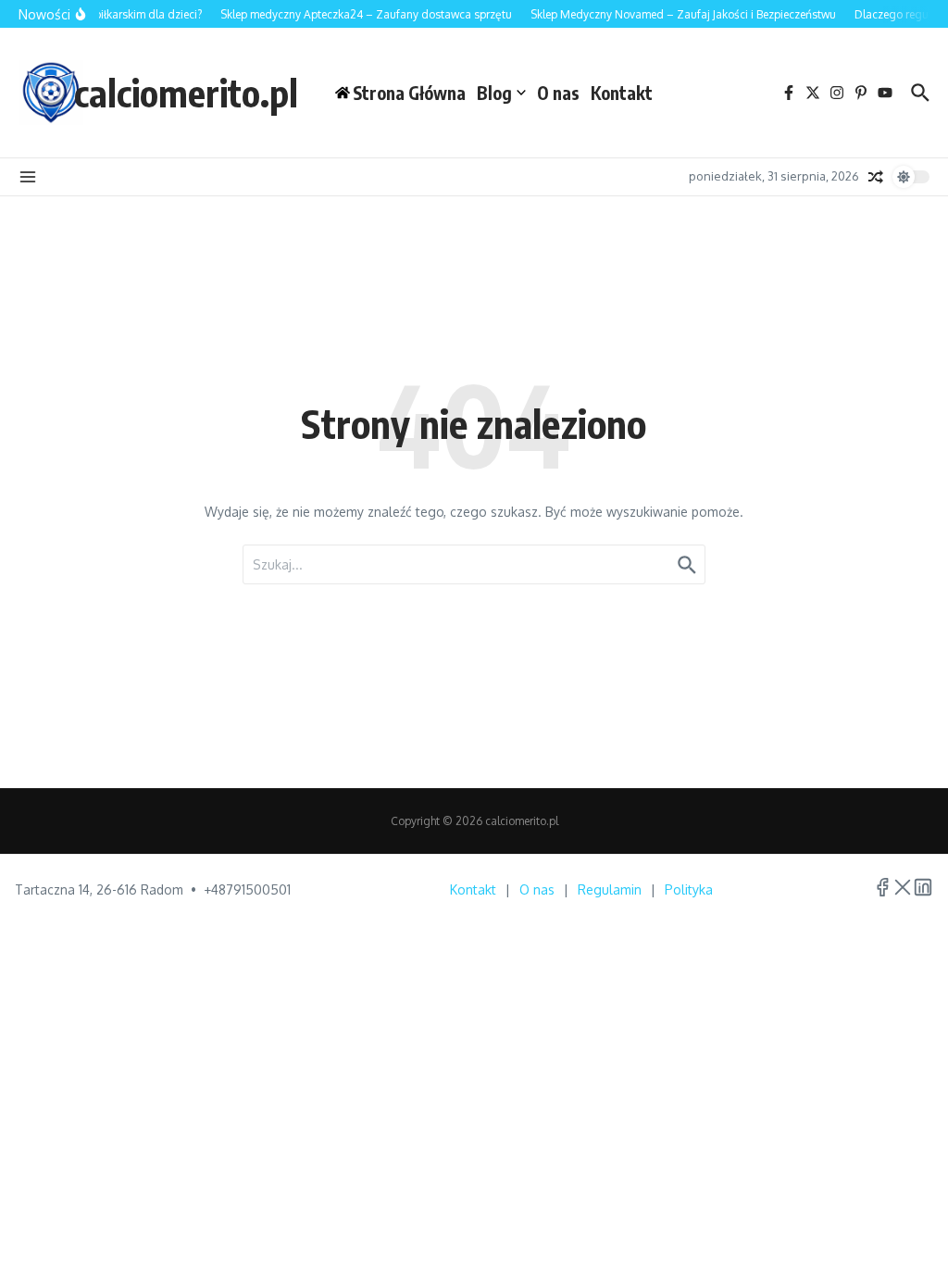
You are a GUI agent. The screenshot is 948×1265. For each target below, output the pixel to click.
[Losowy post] (875, 176)
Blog (494, 92)
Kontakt (622, 92)
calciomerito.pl (186, 92)
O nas (558, 92)
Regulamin (610, 889)
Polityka (689, 889)
